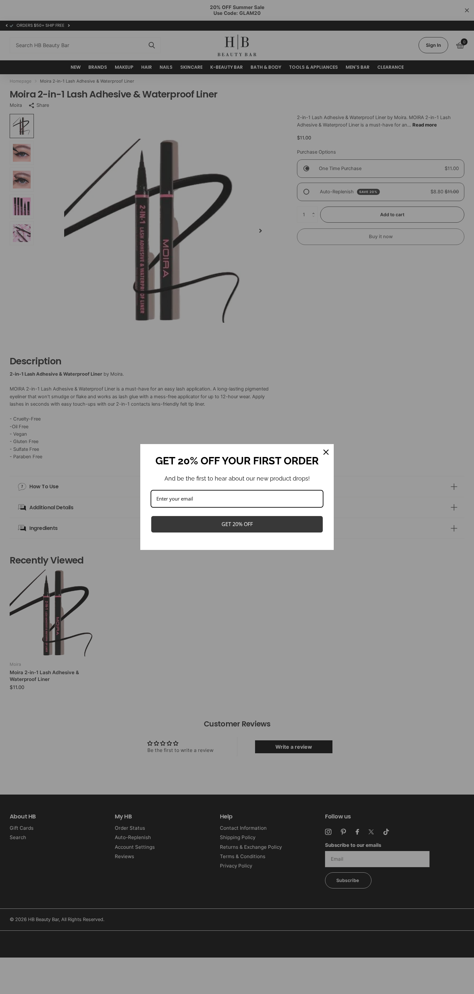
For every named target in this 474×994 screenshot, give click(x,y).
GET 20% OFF (237, 524)
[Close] (326, 452)
